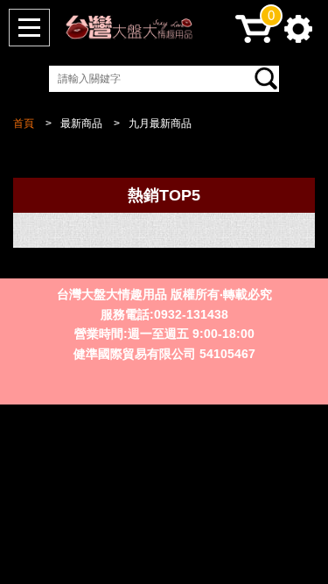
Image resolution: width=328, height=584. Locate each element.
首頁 (23, 123)
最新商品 (81, 123)
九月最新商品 (160, 123)
